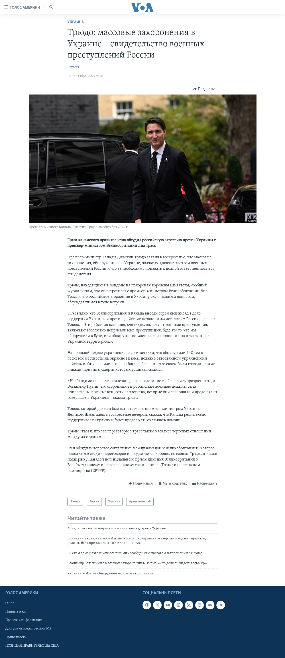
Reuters (73, 67)
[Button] (205, 89)
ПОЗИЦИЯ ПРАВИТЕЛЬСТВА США (32, 645)
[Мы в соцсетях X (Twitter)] (157, 605)
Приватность (15, 637)
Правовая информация (23, 620)
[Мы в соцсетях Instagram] (178, 605)
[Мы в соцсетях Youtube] (168, 605)
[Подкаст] (199, 605)
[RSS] (189, 605)
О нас (9, 603)
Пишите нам (15, 611)
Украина (75, 22)
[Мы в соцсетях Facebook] (146, 605)
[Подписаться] (210, 605)
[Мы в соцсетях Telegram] (220, 605)
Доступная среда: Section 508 (28, 628)
